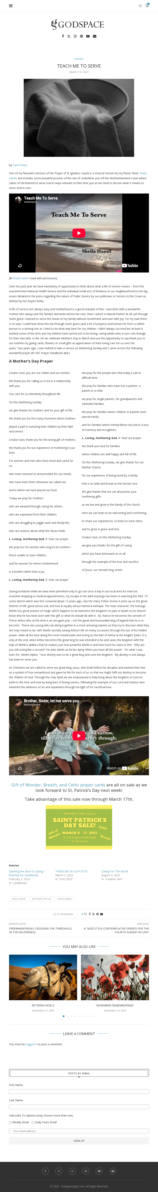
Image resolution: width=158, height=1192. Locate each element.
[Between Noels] (43, 977)
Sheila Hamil (20, 278)
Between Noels (43, 1005)
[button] (14, 985)
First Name (16, 1085)
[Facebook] (63, 36)
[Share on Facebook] (90, 914)
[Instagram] (75, 36)
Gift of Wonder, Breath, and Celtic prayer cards (58, 785)
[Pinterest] (81, 36)
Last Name (16, 1100)
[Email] (94, 36)
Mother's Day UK (41, 898)
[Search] (140, 5)
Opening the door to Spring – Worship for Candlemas (27, 873)
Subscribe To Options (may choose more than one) (41, 1115)
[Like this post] (85, 914)
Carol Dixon (20, 165)
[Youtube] (88, 36)
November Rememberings (115, 1005)
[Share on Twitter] (93, 914)
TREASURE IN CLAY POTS (71, 871)
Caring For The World (114, 871)
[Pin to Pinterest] (97, 914)
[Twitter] (69, 36)
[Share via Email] (101, 914)
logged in (31, 1044)
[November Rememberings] (115, 977)
